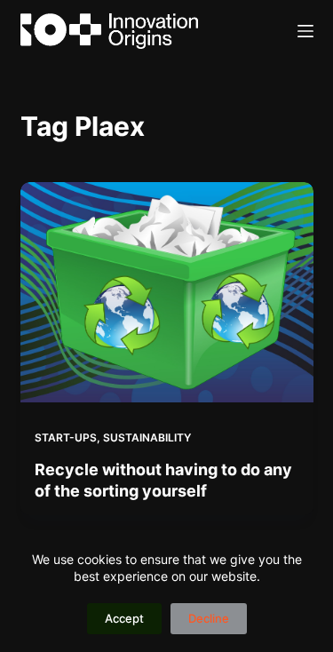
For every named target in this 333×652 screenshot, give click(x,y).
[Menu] (305, 31)
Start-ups (66, 437)
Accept (124, 618)
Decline (208, 618)
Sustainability (147, 437)
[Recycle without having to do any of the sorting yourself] (166, 292)
